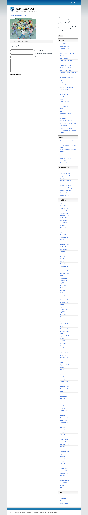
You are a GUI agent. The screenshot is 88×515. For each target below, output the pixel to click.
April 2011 (62, 377)
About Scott (73, 2)
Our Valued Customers (66, 185)
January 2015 (63, 268)
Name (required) (38, 50)
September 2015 (64, 249)
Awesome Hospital (65, 173)
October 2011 (63, 362)
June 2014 (63, 285)
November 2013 (64, 302)
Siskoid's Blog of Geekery (67, 120)
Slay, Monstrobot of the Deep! (68, 123)
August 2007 (63, 482)
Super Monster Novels (66, 128)
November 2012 (64, 331)
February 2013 (64, 324)
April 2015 (62, 261)
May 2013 (62, 316)
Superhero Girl (64, 192)
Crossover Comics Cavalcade (68, 72)
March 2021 (63, 206)
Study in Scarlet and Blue (66, 190)
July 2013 (62, 312)
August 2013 (63, 309)
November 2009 (64, 417)
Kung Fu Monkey (64, 101)
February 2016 (64, 237)
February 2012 (64, 352)
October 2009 (63, 420)
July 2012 (62, 340)
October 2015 (63, 247)
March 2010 (63, 408)
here (74, 31)
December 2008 (64, 444)
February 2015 (64, 266)
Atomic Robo (63, 171)
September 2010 (64, 393)
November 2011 (64, 360)
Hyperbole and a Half (65, 180)
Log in (61, 496)
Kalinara (62, 99)
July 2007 (62, 485)
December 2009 (64, 415)
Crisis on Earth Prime (65, 70)
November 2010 (64, 389)
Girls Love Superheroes (66, 87)
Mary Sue (62, 104)
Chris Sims (63, 55)
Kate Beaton (63, 183)
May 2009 (62, 432)
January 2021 (63, 210)
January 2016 (63, 239)
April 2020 (62, 232)
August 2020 (63, 222)
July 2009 (62, 427)
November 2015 (64, 244)
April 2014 (62, 290)
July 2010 (62, 398)
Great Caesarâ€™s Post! (66, 92)
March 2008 (63, 466)
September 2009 (64, 422)
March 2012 (63, 350)
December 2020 (64, 213)
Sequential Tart (64, 118)
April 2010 (62, 405)
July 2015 (62, 254)
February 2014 (64, 295)
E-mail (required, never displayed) (43, 53)
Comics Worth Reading (66, 68)
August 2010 (63, 396)
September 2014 (64, 278)
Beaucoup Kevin (64, 48)
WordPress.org (64, 503)
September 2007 (64, 480)
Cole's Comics (64, 58)
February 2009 (64, 439)
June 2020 (63, 227)
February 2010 (64, 410)
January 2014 (63, 297)
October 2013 (63, 304)
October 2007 (63, 478)
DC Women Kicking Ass (66, 77)
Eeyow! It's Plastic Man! (66, 80)
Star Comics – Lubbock (66, 158)
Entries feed (63, 498)
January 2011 (63, 384)
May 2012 (62, 345)
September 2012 (64, 336)
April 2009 (62, 434)
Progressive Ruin (64, 116)
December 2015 (64, 242)
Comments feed (64, 500)
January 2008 (63, 470)
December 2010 (64, 386)
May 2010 (62, 403)
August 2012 (63, 338)
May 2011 (62, 374)
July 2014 (62, 283)
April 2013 (62, 319)
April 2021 (62, 203)
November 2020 (64, 215)
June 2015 (63, 256)
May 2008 (62, 461)
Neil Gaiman (63, 108)
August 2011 (63, 367)
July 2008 (62, 456)
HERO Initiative (64, 94)
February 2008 (64, 468)
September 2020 (64, 220)
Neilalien (62, 111)
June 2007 (63, 487)
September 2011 (64, 365)
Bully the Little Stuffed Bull (67, 53)
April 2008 (62, 463)
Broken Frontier (64, 51)
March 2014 (63, 292)
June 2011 (62, 372)
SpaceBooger (63, 125)
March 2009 (63, 437)
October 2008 (63, 449)
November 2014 (64, 273)
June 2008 (63, 458)
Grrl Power (63, 178)
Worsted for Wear (64, 195)
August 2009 (63, 425)
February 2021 (64, 208)
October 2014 (63, 275)
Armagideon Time (64, 46)
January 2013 (63, 326)
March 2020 (63, 234)
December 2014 (64, 271)
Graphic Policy (64, 89)
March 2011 (63, 379)
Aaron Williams (64, 43)
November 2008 (64, 446)
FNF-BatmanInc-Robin (20, 15)
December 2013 (64, 300)
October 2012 (63, 333)
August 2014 (63, 280)
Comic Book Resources (66, 60)
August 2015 (63, 251)
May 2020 (62, 230)
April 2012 (62, 348)
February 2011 (64, 381)
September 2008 (64, 451)
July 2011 (62, 369)
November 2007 (64, 475)
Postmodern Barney (65, 113)
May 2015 (62, 259)
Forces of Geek (64, 84)
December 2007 (64, 473)
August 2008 (63, 454)
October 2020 (63, 218)
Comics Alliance (64, 63)
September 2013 (64, 307)
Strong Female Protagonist (67, 188)
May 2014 (62, 287)
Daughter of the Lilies (65, 176)
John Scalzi (63, 96)
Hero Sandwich (25, 8)
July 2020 (62, 225)
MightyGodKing (64, 106)
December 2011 (64, 357)
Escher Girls (63, 82)
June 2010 (63, 401)
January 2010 (63, 413)
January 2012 (63, 355)
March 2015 (63, 263)
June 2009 (63, 430)
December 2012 (64, 328)
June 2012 (63, 343)
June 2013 (63, 314)
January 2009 (63, 442)
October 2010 (63, 391)
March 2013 (63, 321)
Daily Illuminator (64, 75)
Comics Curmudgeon (65, 65)
